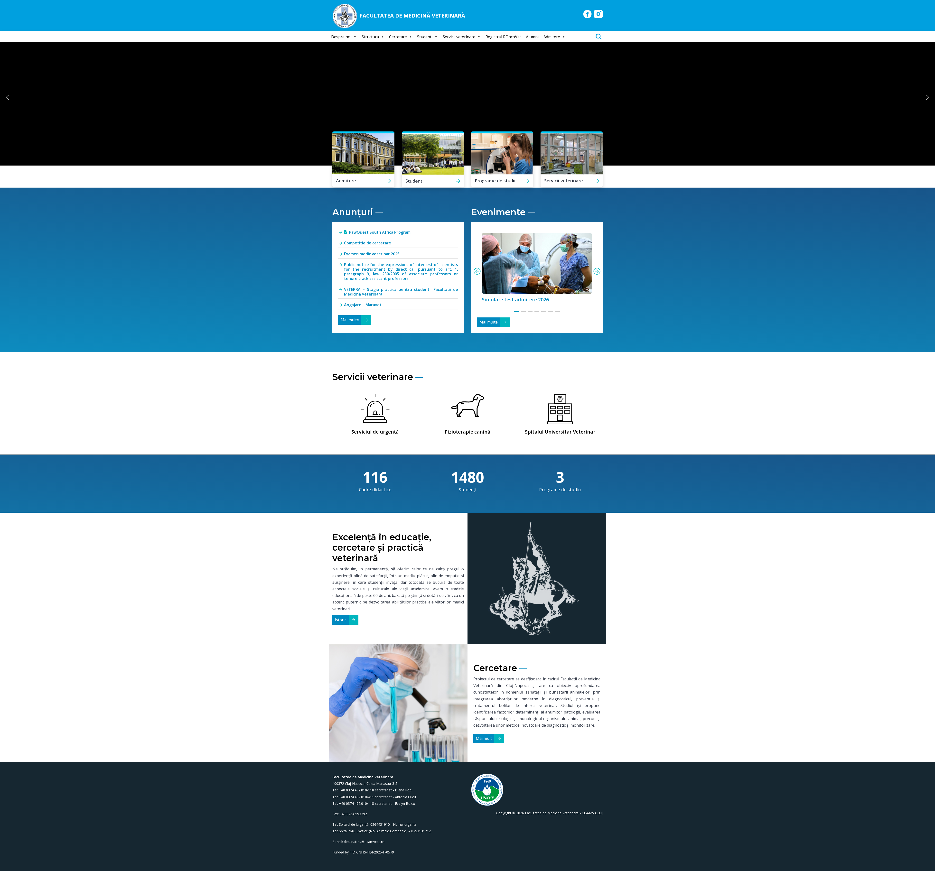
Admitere (551, 36)
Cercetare (398, 36)
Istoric (340, 619)
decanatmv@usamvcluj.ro (364, 841)
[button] (7, 97)
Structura (370, 36)
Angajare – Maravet (363, 304)
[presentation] (477, 271)
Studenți (424, 36)
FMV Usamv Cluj (587, 14)
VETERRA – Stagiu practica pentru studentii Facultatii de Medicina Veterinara (401, 292)
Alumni (532, 36)
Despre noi (341, 36)
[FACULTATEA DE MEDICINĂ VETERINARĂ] (346, 15)
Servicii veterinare (459, 36)
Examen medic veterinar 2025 (372, 254)
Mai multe (350, 320)
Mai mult (484, 738)
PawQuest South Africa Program (380, 232)
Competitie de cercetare (367, 243)
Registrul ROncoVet (503, 36)
